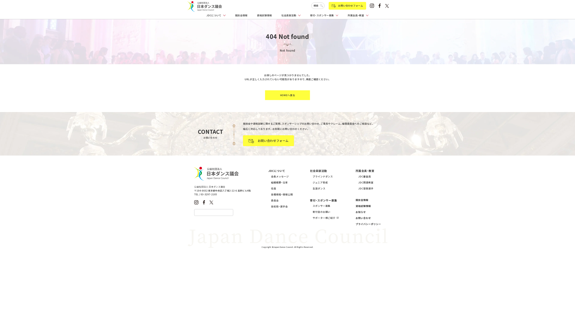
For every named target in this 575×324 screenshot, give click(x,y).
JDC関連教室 (365, 182)
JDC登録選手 (365, 188)
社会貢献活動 (288, 15)
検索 (316, 5)
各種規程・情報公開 (282, 194)
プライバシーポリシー (368, 224)
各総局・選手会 (279, 206)
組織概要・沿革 (279, 182)
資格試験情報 (264, 15)
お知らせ (361, 212)
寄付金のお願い (321, 212)
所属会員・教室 (356, 15)
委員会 (275, 200)
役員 (273, 188)
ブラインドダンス (323, 176)
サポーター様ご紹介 (324, 218)
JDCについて (213, 15)
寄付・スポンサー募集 (322, 15)
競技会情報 (241, 15)
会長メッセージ (280, 176)
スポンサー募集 (321, 206)
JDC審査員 (364, 176)
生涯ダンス (319, 188)
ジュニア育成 (320, 182)
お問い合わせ (363, 218)
